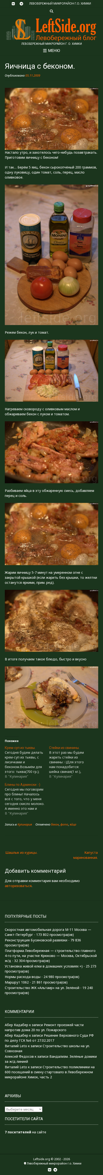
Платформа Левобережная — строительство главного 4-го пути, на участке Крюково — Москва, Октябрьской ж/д (51, 955)
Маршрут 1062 (17, 982)
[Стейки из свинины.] (71, 762)
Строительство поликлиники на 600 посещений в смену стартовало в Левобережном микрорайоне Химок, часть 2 (50, 1072)
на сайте (25, 1132)
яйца (73, 824)
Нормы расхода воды (22, 976)
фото (64, 824)
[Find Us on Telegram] (21, 4)
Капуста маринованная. (85, 855)
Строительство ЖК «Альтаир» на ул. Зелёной (42, 987)
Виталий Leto (16, 1046)
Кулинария (24, 824)
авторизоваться (18, 885)
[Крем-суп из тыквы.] (27, 762)
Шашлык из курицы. (21, 852)
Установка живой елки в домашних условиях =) (44, 966)
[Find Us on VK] (13, 4)
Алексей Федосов (19, 1056)
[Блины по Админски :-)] (27, 799)
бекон (55, 824)
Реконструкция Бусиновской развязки (36, 940)
